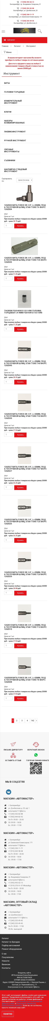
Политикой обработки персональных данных (19, 1004)
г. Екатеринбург (14, 805)
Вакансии (6, 964)
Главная (5, 46)
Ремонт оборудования (12, 949)
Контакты (6, 968)
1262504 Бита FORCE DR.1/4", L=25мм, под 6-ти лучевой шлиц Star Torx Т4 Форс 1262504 (25, 207)
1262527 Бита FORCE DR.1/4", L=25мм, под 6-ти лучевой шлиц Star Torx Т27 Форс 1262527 (25, 469)
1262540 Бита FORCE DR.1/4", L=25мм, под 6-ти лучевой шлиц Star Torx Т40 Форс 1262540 (25, 363)
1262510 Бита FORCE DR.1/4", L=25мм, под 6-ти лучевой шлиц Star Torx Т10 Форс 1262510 (25, 627)
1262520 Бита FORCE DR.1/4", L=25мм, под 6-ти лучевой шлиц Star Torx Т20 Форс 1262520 (25, 574)
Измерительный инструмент (13, 102)
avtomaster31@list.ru (16, 880)
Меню (9, 52)
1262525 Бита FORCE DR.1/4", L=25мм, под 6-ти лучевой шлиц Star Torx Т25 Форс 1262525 (25, 522)
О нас (4, 954)
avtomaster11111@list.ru (17, 918)
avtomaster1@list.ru (31, 987)
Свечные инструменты (11, 150)
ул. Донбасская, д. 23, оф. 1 (18, 808)
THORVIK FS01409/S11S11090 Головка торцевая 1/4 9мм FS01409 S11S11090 (23, 312)
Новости (5, 961)
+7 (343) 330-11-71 (27, 14)
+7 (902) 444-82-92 (15, 817)
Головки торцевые (14, 92)
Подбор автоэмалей (11, 945)
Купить (20, 226)
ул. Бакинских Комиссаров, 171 (20, 843)
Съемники (9, 160)
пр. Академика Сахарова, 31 (19, 877)
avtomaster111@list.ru (17, 811)
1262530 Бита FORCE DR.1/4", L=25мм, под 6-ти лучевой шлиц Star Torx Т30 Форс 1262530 (25, 416)
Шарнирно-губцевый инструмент (15, 170)
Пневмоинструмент (15, 132)
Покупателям (8, 957)
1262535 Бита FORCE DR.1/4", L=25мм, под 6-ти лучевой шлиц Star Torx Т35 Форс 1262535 (25, 260)
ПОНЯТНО (7, 1014)
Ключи (7, 112)
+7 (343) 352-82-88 (27, 8)
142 (32, 720)
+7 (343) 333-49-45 (27, 21)
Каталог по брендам (11, 942)
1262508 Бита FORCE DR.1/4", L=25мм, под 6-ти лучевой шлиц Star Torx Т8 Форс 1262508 (25, 680)
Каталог (17, 46)
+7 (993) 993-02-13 (15, 883)
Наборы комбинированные (14, 122)
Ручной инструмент (15, 141)
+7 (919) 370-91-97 (15, 886)
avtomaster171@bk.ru (16, 845)
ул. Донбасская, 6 (15, 915)
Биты (7, 83)
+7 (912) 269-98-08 (15, 851)
